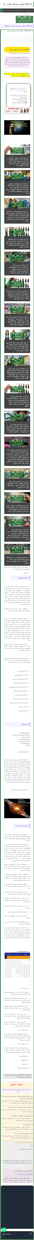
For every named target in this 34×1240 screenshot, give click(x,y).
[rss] (8, 1234)
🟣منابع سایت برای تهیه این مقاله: (19, 103)
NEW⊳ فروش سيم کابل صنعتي (21, 1178)
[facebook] (3, 1234)
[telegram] (3, 1236)
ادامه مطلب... (27, 1075)
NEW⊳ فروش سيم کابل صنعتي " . (25, 1149)
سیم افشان (30, 14)
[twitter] (5, 1234)
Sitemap (18, 14)
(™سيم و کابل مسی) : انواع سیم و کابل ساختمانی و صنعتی (18, 10)
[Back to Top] (31, 1234)
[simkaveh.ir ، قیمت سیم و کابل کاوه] (24, 23)
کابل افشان (24, 14)
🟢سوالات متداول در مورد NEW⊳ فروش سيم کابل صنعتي (20, 100)
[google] (6, 1234)
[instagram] (10, 1234)
